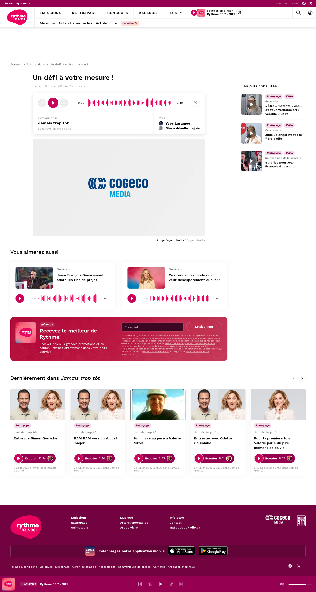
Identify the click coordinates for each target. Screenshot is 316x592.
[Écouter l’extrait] (53, 103)
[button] (140, 584)
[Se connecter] (310, 13)
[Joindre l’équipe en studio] (239, 12)
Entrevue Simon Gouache (35, 438)
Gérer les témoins (84, 566)
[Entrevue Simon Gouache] (37, 404)
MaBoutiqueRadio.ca (184, 527)
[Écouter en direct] (194, 12)
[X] (311, 4)
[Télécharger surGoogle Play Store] (213, 551)
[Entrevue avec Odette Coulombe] (218, 404)
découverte (130, 23)
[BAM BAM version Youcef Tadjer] (98, 404)
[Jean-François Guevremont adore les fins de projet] (34, 278)
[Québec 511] (301, 525)
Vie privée (46, 566)
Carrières (159, 566)
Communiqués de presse (134, 566)
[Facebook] (304, 4)
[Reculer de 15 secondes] (42, 103)
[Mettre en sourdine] (282, 584)
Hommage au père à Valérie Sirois (157, 440)
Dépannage (62, 566)
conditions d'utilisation (197, 351)
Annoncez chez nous (181, 566)
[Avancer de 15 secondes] (64, 103)
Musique (126, 517)
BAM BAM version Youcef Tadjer (95, 440)
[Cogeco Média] (277, 522)
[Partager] (196, 103)
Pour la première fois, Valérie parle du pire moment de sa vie (272, 443)
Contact (175, 522)
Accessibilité (107, 566)
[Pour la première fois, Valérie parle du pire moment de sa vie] (278, 404)
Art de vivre (129, 527)
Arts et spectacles (134, 522)
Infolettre (176, 517)
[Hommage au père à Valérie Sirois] (158, 404)
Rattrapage (79, 522)
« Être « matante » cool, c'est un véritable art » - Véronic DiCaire (283, 109)
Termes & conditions (23, 566)
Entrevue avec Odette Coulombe (213, 440)
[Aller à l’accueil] (17, 17)
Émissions (79, 517)
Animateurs (80, 527)
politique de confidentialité (155, 351)
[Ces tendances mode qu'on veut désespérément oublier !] (146, 278)
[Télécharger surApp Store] (181, 551)
